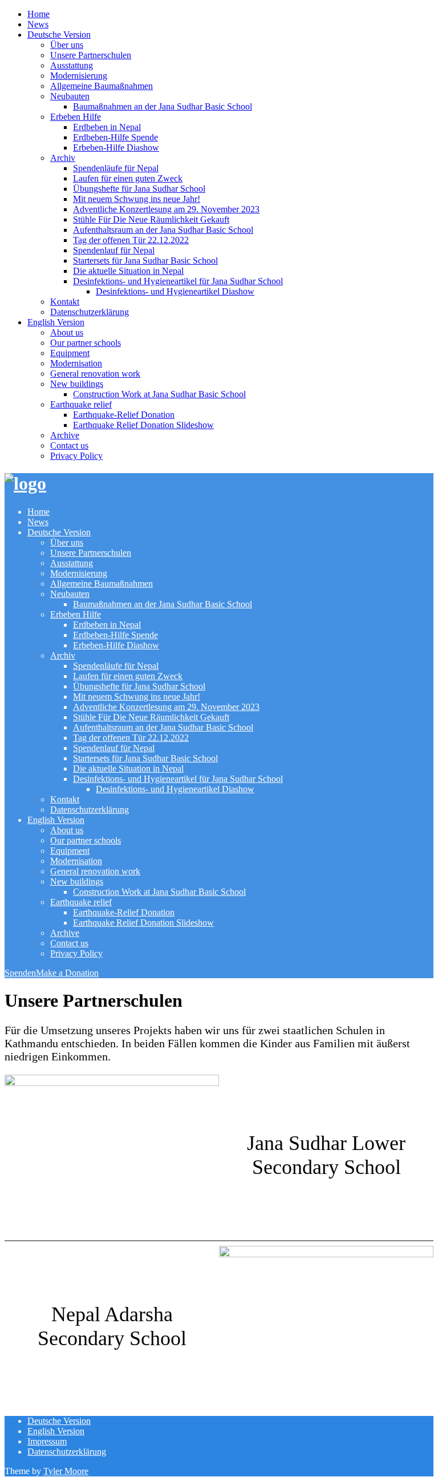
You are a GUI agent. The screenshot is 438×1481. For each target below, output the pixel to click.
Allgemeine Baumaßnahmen (101, 86)
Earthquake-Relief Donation (124, 414)
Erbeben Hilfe (75, 117)
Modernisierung (78, 75)
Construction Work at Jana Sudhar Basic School (159, 394)
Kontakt (64, 301)
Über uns (66, 45)
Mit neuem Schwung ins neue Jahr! (136, 199)
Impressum (47, 1441)
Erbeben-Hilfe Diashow (116, 147)
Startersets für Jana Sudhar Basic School (145, 260)
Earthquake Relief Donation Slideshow (143, 425)
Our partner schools (85, 343)
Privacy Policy (76, 456)
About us (66, 332)
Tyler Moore (65, 1471)
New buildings (76, 384)
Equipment (70, 353)
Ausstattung (71, 65)
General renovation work (95, 373)
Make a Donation (67, 973)
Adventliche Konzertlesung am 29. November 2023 (166, 209)
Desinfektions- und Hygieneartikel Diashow (175, 291)
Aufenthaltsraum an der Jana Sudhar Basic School (163, 230)
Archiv (62, 158)
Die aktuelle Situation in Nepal (128, 271)
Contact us (69, 445)
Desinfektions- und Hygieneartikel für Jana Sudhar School (178, 281)
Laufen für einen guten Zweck (127, 178)
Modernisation (76, 363)
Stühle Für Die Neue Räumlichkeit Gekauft (151, 219)
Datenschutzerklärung (89, 312)
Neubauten (70, 96)
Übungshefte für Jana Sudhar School (139, 188)
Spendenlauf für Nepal (114, 250)
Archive (64, 435)
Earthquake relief (81, 404)
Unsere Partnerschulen (90, 55)
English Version (55, 322)
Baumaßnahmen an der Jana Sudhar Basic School (162, 106)
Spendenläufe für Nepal (116, 168)
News (37, 24)
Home (38, 14)
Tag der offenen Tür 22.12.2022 (131, 240)
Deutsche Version (59, 34)
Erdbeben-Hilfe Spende (115, 137)
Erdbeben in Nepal (107, 127)
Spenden (20, 973)
